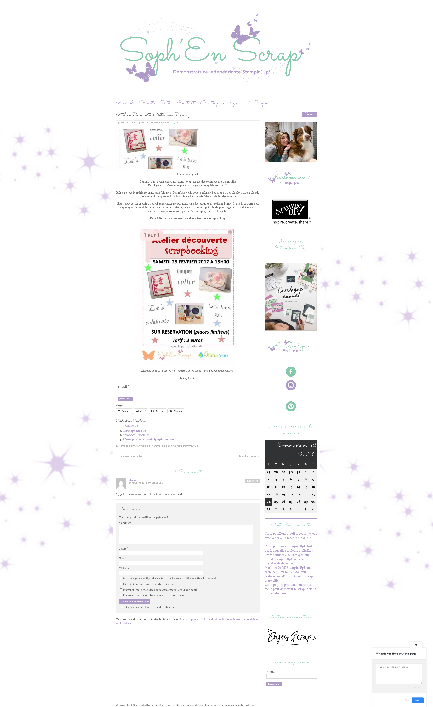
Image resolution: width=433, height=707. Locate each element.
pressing (169, 447)
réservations (187, 447)
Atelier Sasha (131, 427)
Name (123, 549)
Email (123, 559)
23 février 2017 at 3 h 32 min (146, 483)
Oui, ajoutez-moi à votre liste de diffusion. (148, 584)
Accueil (125, 103)
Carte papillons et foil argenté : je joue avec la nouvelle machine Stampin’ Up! (291, 538)
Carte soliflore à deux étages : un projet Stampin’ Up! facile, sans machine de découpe (287, 559)
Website (124, 569)
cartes (167, 122)
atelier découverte (134, 447)
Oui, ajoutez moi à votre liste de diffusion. (150, 607)
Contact (186, 103)
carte (156, 447)
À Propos (257, 103)
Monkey (133, 480)
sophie (145, 122)
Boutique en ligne (220, 103)
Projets (147, 103)
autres (157, 122)
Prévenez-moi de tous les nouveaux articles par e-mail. (156, 595)
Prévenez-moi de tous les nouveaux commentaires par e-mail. (160, 590)
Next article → (249, 456)
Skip (407, 700)
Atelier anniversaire (136, 435)
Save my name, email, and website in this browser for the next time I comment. (170, 579)
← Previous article (129, 456)
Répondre (252, 480)
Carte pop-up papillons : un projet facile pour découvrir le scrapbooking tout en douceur (290, 589)
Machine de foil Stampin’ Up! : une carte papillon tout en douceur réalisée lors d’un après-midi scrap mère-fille (289, 574)
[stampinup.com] (291, 329)
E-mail (123, 387)
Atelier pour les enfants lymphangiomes (149, 439)
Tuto (166, 103)
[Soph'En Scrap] (216, 49)
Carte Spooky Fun (134, 431)
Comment (125, 523)
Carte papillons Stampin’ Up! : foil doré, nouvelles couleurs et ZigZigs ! (290, 548)
